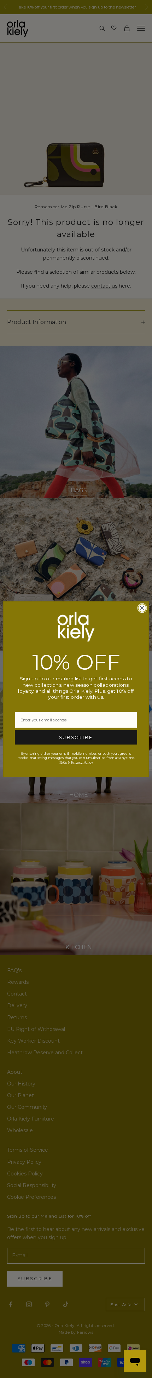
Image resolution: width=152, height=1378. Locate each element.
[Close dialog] (142, 608)
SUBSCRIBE (76, 737)
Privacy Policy (82, 762)
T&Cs (63, 762)
